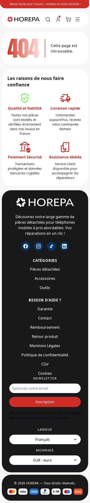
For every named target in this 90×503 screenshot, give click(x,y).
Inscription (45, 401)
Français (42, 439)
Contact (45, 318)
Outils (45, 287)
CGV (45, 364)
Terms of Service (48, 417)
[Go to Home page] (25, 19)
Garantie (45, 308)
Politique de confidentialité (44, 354)
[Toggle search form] (48, 19)
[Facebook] (25, 246)
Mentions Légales (45, 345)
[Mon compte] (58, 19)
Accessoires (45, 278)
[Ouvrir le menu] (77, 19)
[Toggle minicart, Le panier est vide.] (68, 19)
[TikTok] (51, 246)
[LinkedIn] (64, 246)
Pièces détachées (45, 269)
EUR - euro (42, 460)
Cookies (45, 373)
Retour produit (45, 336)
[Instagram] (38, 246)
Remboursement (45, 327)
